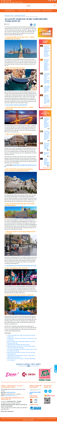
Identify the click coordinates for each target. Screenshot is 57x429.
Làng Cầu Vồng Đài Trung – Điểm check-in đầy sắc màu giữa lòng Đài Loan (46, 123)
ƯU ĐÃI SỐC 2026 (9, 10)
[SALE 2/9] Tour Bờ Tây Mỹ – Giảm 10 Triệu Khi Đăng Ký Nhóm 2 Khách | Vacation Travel (46, 65)
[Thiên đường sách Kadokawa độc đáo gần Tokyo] (41, 158)
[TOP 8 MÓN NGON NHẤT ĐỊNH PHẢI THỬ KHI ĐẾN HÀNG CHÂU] (41, 86)
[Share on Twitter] (34, 25)
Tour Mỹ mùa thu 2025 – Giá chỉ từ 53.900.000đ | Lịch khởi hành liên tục (47, 99)
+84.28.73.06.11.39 (11, 392)
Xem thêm (46, 106)
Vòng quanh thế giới (20, 15)
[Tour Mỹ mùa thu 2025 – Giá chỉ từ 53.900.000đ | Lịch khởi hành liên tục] (41, 95)
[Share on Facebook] (31, 25)
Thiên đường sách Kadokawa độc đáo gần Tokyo (18, 344)
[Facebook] (48, 0)
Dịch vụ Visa (22, 10)
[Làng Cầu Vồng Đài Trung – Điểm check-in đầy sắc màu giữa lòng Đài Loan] (41, 118)
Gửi (39, 389)
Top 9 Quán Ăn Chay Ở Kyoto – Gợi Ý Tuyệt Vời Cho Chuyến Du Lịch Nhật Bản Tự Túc (47, 78)
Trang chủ (7, 15)
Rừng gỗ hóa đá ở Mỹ (12, 343)
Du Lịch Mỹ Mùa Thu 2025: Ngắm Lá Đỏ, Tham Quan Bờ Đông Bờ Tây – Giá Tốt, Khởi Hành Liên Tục (47, 51)
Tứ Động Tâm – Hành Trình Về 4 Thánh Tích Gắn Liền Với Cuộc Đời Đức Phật (47, 135)
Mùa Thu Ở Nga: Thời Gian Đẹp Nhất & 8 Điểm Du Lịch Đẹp (21, 341)
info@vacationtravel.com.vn (10, 395)
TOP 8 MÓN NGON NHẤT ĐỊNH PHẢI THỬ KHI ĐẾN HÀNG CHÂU (47, 89)
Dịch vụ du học (47, 10)
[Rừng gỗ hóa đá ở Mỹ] (41, 152)
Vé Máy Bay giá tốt (34, 10)
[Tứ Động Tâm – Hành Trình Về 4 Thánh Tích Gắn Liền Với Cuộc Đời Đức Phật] (41, 131)
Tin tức (12, 15)
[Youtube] (50, 0)
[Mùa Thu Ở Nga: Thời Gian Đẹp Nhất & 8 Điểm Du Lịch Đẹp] (41, 143)
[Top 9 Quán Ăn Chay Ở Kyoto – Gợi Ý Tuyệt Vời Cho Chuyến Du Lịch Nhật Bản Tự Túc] (41, 73)
